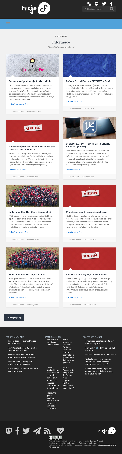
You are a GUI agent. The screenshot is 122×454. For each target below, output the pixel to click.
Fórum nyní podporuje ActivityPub (30, 81)
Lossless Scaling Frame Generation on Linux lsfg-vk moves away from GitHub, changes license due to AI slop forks (53, 377)
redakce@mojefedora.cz (67, 443)
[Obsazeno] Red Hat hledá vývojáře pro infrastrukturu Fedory (32, 148)
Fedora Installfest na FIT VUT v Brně (88, 81)
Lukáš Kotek (74, 177)
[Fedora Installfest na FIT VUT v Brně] (89, 65)
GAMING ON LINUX (52, 337)
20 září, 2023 (89, 109)
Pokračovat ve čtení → (18, 104)
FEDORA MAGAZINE (15, 337)
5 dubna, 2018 (32, 305)
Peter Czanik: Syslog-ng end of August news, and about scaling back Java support (99, 371)
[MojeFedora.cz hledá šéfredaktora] (89, 196)
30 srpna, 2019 (32, 177)
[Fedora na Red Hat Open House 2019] (32, 196)
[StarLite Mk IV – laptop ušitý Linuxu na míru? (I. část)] (89, 128)
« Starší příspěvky (14, 317)
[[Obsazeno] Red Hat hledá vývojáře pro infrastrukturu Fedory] (32, 131)
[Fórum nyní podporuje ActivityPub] (32, 65)
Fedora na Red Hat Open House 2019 (30, 211)
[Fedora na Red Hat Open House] (32, 258)
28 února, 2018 (90, 305)
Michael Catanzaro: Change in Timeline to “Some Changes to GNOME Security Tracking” (98, 362)
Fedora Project (96, 441)
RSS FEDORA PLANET (92, 337)
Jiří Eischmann (18, 111)
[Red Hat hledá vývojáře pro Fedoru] (89, 258)
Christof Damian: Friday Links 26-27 (100, 355)
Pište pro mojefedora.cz (89, 443)
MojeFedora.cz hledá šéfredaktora (86, 211)
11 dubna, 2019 (33, 239)
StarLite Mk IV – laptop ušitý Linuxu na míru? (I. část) (88, 145)
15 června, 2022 (88, 177)
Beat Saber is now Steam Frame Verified (53, 342)
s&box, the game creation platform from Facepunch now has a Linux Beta (53, 400)
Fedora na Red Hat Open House (27, 274)
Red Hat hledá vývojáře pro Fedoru (86, 274)
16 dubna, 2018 (90, 239)
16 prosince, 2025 (34, 111)
